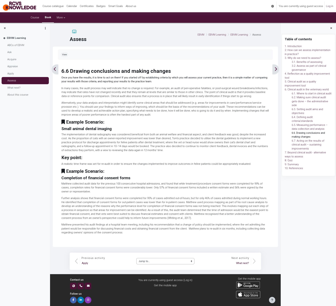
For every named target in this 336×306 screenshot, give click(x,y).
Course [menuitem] (35, 17)
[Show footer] (272, 300)
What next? (13, 87)
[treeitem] (25, 66)
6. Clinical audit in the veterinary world (307, 89)
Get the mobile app (165, 285)
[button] (272, 6)
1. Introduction (293, 46)
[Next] (275, 69)
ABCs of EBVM (15, 45)
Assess (11, 80)
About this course (17, 94)
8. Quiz (289, 160)
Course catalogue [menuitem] (53, 6)
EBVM (201, 34)
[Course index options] (45, 28)
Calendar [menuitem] (71, 6)
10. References (294, 168)
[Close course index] (5, 28)
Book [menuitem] (48, 17)
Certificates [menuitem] (87, 6)
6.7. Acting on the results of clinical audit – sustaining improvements (308, 144)
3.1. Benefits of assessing (307, 62)
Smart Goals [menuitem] (115, 6)
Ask (9, 52)
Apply (10, 73)
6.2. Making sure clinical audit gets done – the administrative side (310, 101)
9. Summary (292, 164)
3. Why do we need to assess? (303, 58)
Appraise (12, 66)
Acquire (11, 59)
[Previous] (55, 69)
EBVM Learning (16, 38)
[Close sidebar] (331, 28)
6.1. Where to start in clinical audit (311, 93)
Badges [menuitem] (101, 6)
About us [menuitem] (131, 6)
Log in (329, 6)
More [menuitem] (60, 17)
